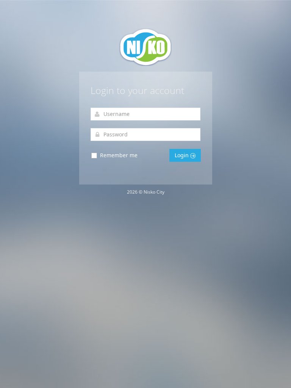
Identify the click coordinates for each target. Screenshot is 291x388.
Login (182, 155)
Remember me (118, 155)
